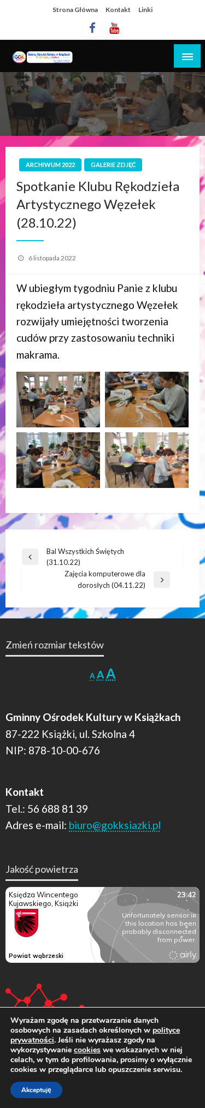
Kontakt (118, 9)
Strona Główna (75, 9)
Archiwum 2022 (50, 164)
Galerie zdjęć (113, 164)
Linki (145, 9)
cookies (87, 1050)
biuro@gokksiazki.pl (115, 825)
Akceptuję (36, 1090)
